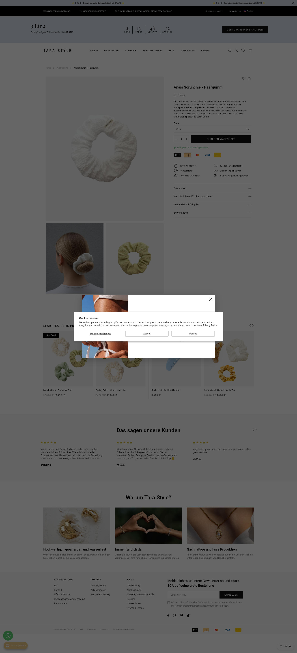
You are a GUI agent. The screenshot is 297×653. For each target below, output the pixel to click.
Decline (193, 333)
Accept (147, 333)
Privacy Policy (210, 325)
